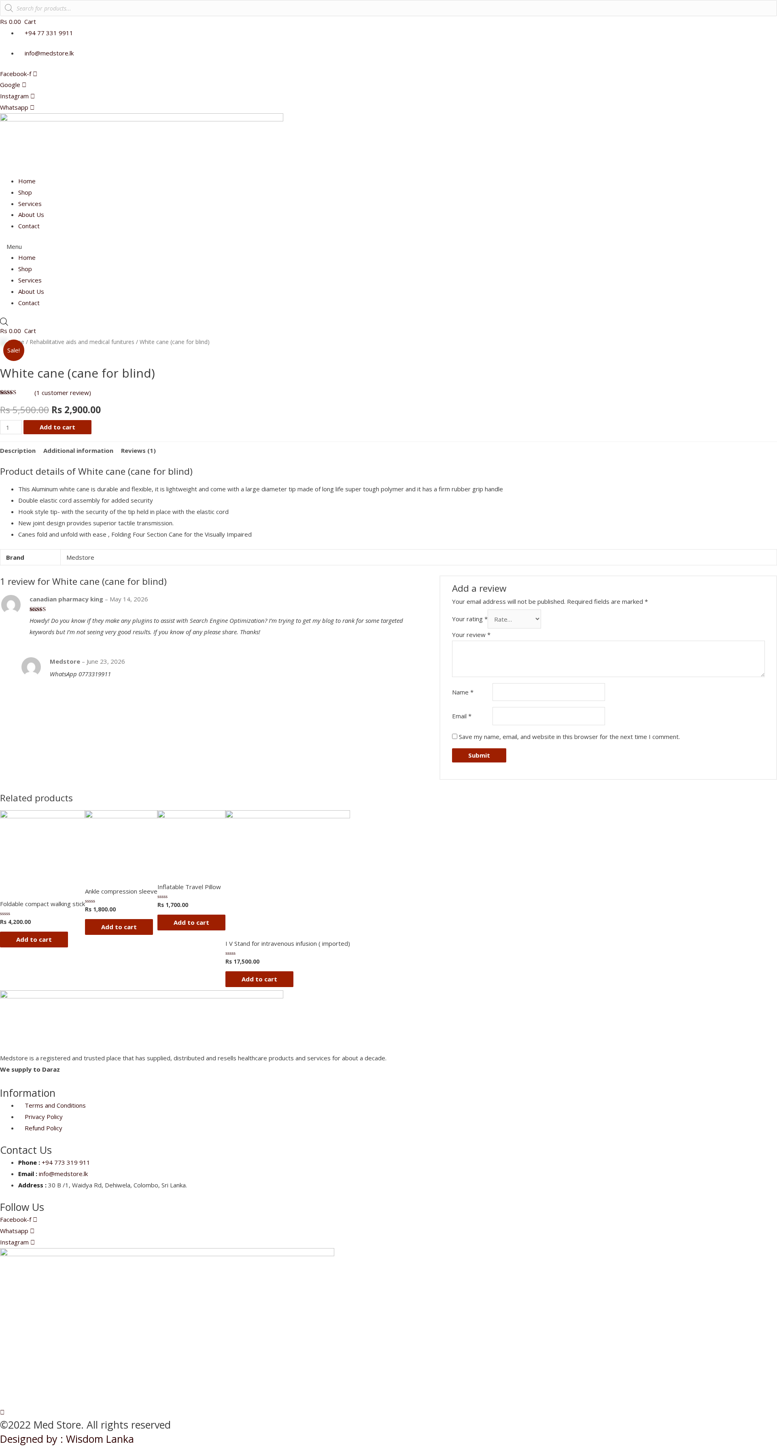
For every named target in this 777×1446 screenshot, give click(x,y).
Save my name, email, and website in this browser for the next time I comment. (569, 737)
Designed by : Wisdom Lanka (67, 1439)
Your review (471, 635)
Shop (25, 192)
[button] (388, 247)
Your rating (470, 619)
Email (461, 716)
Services (30, 204)
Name (462, 692)
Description (18, 450)
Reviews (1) (138, 450)
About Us (31, 214)
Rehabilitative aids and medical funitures (82, 342)
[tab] (18, 450)
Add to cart (57, 427)
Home (27, 181)
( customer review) (62, 393)
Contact (29, 226)
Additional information (78, 450)
